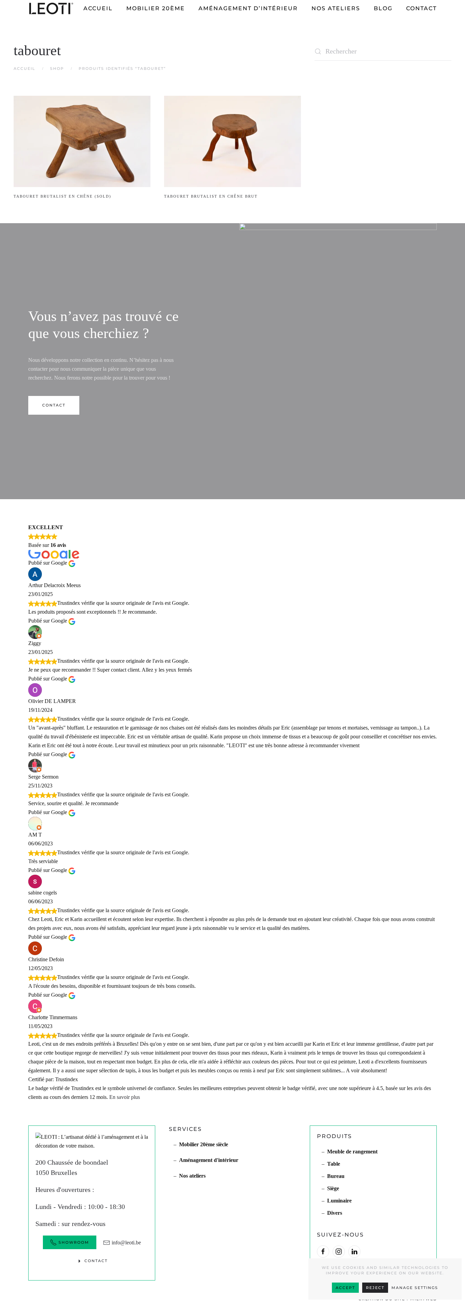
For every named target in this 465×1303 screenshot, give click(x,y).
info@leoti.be (126, 1242)
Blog (383, 8)
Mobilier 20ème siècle (203, 1144)
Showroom (74, 1242)
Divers (334, 1213)
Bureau (335, 1176)
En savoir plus (124, 1097)
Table (333, 1164)
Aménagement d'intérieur (208, 1160)
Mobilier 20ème (155, 8)
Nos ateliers (335, 8)
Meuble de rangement (352, 1151)
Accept (345, 1287)
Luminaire (339, 1201)
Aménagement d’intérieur (248, 8)
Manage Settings (414, 1287)
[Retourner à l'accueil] (52, 8)
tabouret (37, 50)
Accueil (98, 8)
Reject (375, 1287)
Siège (333, 1188)
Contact (421, 8)
